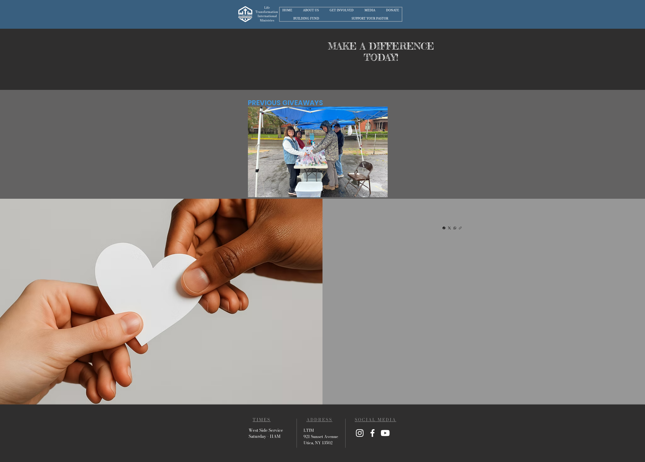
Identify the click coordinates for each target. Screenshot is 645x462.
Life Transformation (267, 9)
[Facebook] (444, 228)
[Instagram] (360, 433)
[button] (318, 152)
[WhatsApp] (455, 228)
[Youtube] (385, 433)
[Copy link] (460, 228)
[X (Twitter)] (449, 228)
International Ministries (267, 18)
